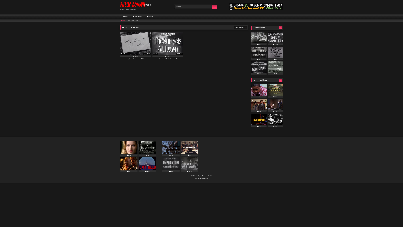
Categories (138, 16)
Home (126, 16)
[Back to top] (396, 221)
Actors (151, 16)
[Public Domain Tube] (136, 5)
